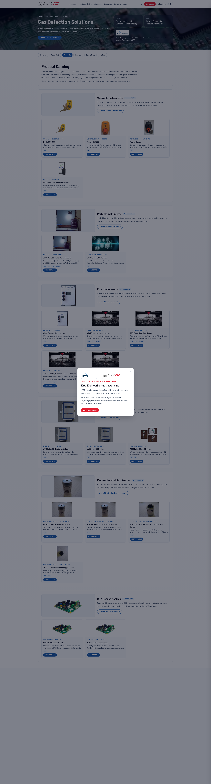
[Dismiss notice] (130, 371)
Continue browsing (90, 410)
